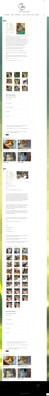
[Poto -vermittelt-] (9, 144)
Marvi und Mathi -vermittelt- (23, 149)
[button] (44, 15)
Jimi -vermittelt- (6, 162)
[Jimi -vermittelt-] (9, 156)
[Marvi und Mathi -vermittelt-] (24, 144)
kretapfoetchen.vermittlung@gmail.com (13, 58)
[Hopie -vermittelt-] (24, 156)
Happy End (4, 148)
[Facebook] (44, 1)
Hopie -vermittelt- (21, 162)
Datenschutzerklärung (17, 128)
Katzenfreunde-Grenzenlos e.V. (26, 393)
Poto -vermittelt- (6, 149)
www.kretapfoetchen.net (19, 60)
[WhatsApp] (5, 20)
